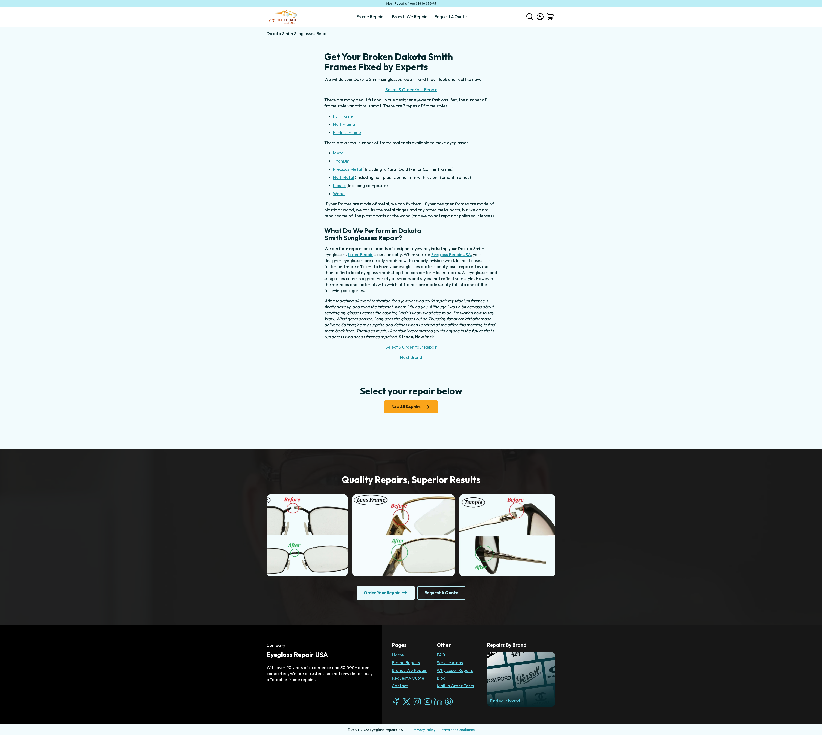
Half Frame (344, 124)
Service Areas (450, 662)
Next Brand (411, 357)
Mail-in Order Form (455, 685)
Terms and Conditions (457, 729)
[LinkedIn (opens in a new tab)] (438, 701)
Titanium (341, 161)
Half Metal (343, 177)
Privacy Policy (424, 729)
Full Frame (343, 116)
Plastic (339, 185)
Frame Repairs (406, 662)
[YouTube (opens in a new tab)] (427, 701)
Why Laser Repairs (455, 670)
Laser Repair (360, 254)
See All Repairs (406, 407)
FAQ (441, 655)
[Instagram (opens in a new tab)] (417, 701)
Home (398, 655)
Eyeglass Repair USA (451, 254)
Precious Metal (347, 169)
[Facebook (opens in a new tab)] (396, 701)
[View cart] (550, 16)
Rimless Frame (347, 132)
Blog (441, 678)
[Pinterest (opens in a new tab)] (449, 701)
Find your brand (505, 701)
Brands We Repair (409, 670)
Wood (339, 193)
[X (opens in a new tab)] (406, 701)
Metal (338, 153)
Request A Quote (408, 678)
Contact (400, 685)
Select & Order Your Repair (411, 89)
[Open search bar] (530, 16)
